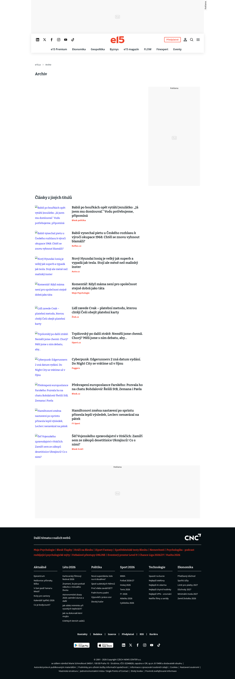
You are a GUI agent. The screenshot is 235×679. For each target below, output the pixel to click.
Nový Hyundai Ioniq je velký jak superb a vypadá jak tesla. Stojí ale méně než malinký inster (105, 263)
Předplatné (128, 634)
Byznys (114, 49)
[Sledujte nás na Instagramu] (58, 39)
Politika (96, 567)
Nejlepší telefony (157, 580)
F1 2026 (123, 593)
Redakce (97, 634)
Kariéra (153, 634)
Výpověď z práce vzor (101, 597)
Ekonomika (79, 49)
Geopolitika (98, 49)
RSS (142, 634)
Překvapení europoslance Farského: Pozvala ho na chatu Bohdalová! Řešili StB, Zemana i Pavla (107, 387)
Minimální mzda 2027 (188, 593)
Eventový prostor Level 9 (122, 554)
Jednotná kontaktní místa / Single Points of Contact (104, 671)
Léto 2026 (69, 567)
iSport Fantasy (104, 549)
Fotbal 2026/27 (127, 580)
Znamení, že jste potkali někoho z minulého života (74, 587)
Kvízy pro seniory (42, 595)
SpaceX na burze (156, 576)
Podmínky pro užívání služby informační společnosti (103, 667)
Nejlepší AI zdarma (157, 585)
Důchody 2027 (184, 589)
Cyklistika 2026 (127, 602)
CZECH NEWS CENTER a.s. (129, 659)
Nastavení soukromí (189, 667)
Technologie (157, 567)
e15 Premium (59, 49)
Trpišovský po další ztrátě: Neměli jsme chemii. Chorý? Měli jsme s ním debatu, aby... (107, 336)
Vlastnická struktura (68, 671)
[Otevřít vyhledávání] (191, 39)
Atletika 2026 (126, 598)
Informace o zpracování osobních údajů (149, 667)
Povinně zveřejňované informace (160, 671)
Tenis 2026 (125, 589)
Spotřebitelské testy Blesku (131, 549)
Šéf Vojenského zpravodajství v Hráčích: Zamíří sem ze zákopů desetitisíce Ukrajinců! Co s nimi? (107, 440)
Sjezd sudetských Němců (103, 583)
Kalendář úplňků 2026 (44, 600)
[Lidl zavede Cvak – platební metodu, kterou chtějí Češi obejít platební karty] (52, 316)
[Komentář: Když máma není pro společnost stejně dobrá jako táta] (52, 291)
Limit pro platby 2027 (188, 585)
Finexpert (162, 49)
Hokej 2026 (125, 585)
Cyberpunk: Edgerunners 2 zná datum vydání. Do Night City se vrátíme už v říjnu (106, 361)
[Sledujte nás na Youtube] (65, 39)
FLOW (147, 49)
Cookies (174, 667)
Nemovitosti (157, 549)
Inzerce (112, 634)
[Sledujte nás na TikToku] (72, 39)
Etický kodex (137, 671)
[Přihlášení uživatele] (185, 39)
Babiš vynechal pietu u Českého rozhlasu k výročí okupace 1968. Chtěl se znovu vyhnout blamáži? (106, 237)
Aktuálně (40, 567)
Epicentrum (39, 576)
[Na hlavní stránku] (117, 40)
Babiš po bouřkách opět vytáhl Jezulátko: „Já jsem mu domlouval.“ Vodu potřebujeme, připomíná (105, 211)
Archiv (48, 64)
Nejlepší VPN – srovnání (160, 593)
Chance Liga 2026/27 (151, 554)
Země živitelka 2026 (187, 598)
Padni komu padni (100, 592)
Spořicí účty (183, 580)
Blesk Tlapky (64, 549)
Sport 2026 (127, 567)
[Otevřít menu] (198, 39)
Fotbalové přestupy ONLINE (89, 554)
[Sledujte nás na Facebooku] (51, 39)
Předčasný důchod (186, 576)
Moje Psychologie (44, 549)
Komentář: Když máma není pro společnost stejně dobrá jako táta (104, 286)
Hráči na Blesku (83, 549)
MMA (122, 576)
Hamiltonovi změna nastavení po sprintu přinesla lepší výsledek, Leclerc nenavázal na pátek (105, 415)
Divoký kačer (97, 601)
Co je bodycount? (42, 604)
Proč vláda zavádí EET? (102, 588)
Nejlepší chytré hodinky (160, 589)
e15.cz (38, 64)
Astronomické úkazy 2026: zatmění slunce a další (73, 597)
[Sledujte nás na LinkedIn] (37, 39)
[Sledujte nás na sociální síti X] (44, 39)
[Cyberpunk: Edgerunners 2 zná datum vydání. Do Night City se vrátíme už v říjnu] (52, 367)
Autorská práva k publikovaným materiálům (55, 667)
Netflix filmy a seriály (159, 598)
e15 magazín (131, 49)
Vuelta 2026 (173, 554)
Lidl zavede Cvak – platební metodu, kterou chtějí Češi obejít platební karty (104, 310)
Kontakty (82, 634)
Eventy (177, 49)
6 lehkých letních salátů (74, 620)
